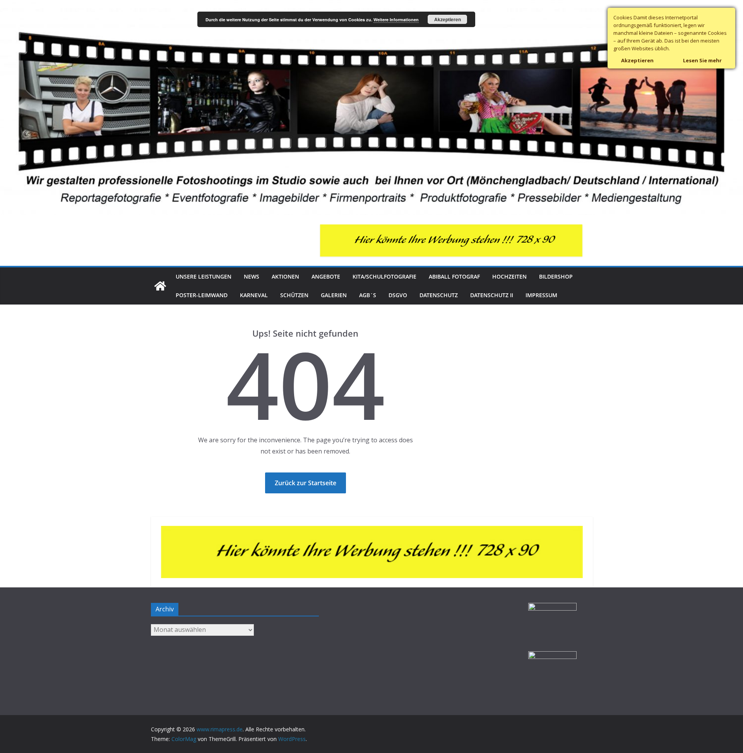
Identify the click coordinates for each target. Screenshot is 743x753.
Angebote (326, 276)
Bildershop (556, 276)
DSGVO (398, 295)
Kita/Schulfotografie (384, 276)
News (251, 276)
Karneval (254, 295)
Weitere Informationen (396, 19)
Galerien (334, 295)
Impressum (541, 295)
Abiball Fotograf (454, 276)
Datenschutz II (491, 295)
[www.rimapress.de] (371, 5)
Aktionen (285, 276)
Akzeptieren (447, 19)
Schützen (294, 295)
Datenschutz (438, 295)
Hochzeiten (509, 276)
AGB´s (367, 295)
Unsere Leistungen (203, 276)
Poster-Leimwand (202, 295)
